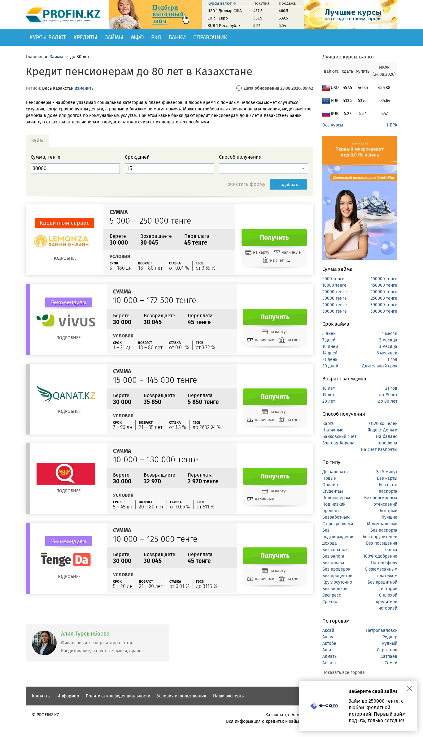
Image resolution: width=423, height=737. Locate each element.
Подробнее (64, 258)
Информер (68, 696)
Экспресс (331, 595)
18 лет (328, 388)
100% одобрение (380, 556)
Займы (114, 37)
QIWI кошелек (383, 423)
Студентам (332, 491)
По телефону (384, 562)
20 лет (328, 401)
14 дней (330, 353)
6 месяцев (387, 353)
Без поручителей (380, 536)
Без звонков (334, 588)
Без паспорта (383, 530)
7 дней (328, 340)
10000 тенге (334, 285)
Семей (391, 663)
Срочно (329, 601)
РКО (156, 37)
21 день (329, 359)
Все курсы (332, 125)
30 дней (330, 366)
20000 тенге (334, 291)
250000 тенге (384, 298)
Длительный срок (379, 366)
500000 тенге (383, 311)
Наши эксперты (229, 696)
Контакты (41, 696)
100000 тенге (384, 278)
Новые (329, 478)
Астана (329, 663)
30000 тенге (334, 298)
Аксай (328, 630)
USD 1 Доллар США (224, 10)
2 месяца (388, 340)
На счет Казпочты (379, 449)
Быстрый (388, 510)
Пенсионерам (336, 497)
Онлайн (330, 484)
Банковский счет (339, 436)
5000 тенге (333, 278)
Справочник (210, 37)
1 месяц (389, 333)
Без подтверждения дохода (338, 537)
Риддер (389, 637)
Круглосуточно (337, 582)
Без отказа (333, 562)
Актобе (329, 643)
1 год (392, 359)
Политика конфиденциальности (118, 696)
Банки (177, 37)
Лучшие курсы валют (348, 57)
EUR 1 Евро (217, 18)
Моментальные (382, 523)
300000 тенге (383, 304)
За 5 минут (386, 471)
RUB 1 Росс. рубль (224, 25)
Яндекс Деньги (382, 430)
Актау (327, 637)
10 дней (330, 346)
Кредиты (85, 37)
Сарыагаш (387, 650)
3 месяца (388, 346)
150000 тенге (384, 285)
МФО (137, 37)
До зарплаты (335, 471)
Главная (34, 56)
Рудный (389, 643)
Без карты (387, 478)
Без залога (333, 556)
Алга (326, 650)
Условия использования (181, 696)
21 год (391, 388)
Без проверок (336, 569)
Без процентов (337, 575)
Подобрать (288, 184)
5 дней (329, 333)
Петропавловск (381, 630)
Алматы (330, 656)
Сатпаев (389, 656)
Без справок (334, 549)
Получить (274, 238)
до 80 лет (387, 401)
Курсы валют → (221, 3)
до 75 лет (388, 394)
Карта (328, 423)
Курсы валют (47, 37)
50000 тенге (334, 311)
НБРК (392, 125)
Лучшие (389, 517)
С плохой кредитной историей (386, 602)
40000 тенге (334, 304)
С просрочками (337, 523)
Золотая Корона (338, 443)
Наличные (332, 430)
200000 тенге (383, 291)
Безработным (336, 517)
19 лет (328, 394)
